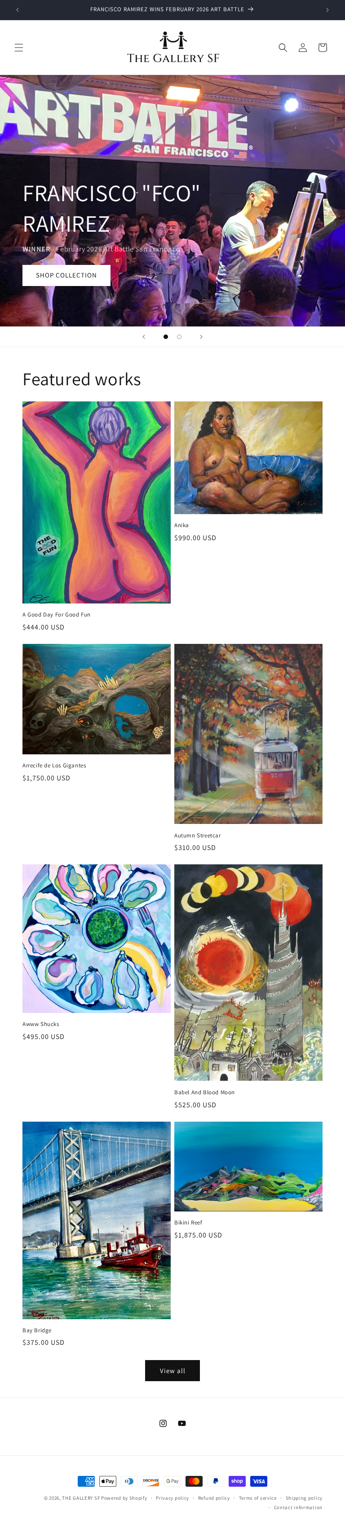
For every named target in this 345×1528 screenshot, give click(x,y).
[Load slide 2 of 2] (179, 336)
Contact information (298, 1507)
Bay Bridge (37, 1330)
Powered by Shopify (124, 1498)
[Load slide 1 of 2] (165, 336)
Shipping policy (304, 1498)
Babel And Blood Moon (204, 1092)
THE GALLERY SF (81, 1498)
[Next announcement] (327, 10)
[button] (19, 47)
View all (173, 1370)
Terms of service (258, 1498)
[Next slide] (201, 337)
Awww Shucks (40, 1024)
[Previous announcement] (17, 10)
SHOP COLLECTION (66, 275)
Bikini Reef (188, 1222)
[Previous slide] (144, 337)
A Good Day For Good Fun (56, 614)
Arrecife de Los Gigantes (54, 765)
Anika (181, 525)
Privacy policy (172, 1498)
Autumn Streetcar (197, 835)
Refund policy (214, 1498)
